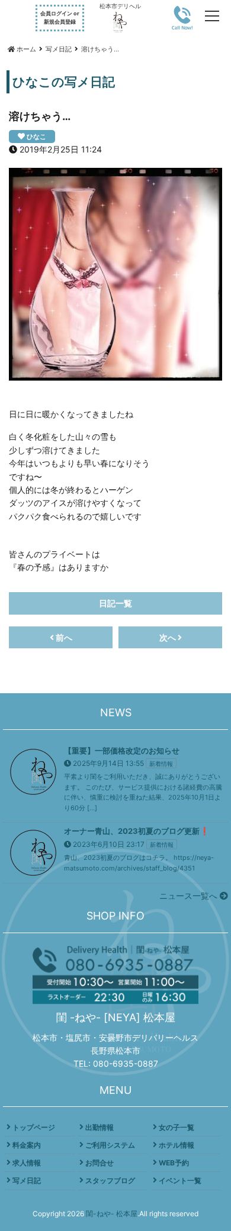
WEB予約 (174, 1162)
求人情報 (26, 1162)
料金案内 (26, 1145)
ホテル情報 (176, 1145)
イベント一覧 (180, 1180)
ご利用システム (110, 1145)
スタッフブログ (110, 1180)
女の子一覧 (176, 1127)
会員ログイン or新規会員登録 (59, 17)
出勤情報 (99, 1127)
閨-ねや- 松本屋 (111, 1213)
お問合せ (99, 1162)
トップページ (33, 1127)
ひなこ (36, 136)
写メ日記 (26, 1180)
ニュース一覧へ (189, 896)
